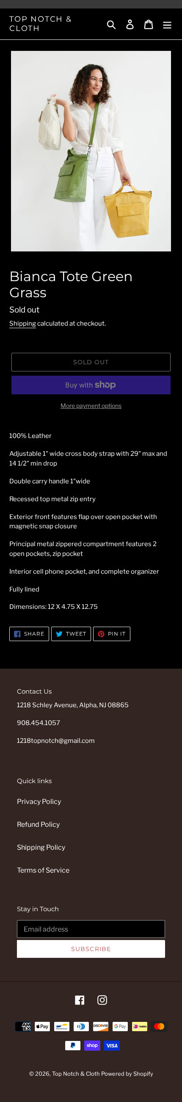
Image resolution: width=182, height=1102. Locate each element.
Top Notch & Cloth (40, 24)
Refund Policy (38, 824)
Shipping (22, 323)
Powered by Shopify (127, 1073)
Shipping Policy (41, 847)
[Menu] (167, 23)
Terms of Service (43, 870)
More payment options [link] (91, 405)
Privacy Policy (39, 802)
